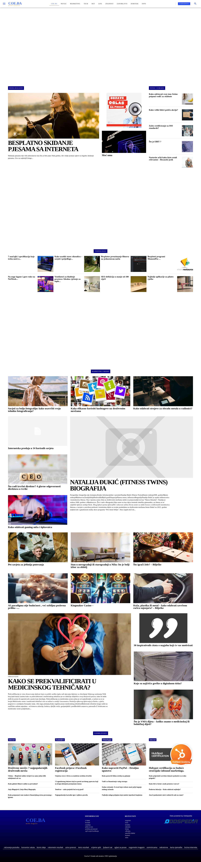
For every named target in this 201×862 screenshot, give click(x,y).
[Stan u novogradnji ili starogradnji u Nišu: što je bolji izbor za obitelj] (100, 547)
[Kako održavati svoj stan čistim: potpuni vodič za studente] (187, 99)
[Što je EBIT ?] (187, 146)
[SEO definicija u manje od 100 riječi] (139, 284)
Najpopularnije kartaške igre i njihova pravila (71, 795)
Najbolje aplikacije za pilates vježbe (161, 278)
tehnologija (100, 251)
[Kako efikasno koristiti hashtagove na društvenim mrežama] (100, 391)
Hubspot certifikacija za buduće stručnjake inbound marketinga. (166, 769)
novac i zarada (157, 88)
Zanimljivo (60, 740)
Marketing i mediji (100, 371)
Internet (12, 740)
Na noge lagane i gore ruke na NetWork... (21, 278)
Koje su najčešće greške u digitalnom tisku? (158, 683)
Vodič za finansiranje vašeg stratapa (114, 781)
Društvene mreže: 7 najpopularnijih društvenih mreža (27, 769)
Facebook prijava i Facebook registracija (71, 769)
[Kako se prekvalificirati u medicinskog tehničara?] (69, 644)
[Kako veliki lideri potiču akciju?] (187, 114)
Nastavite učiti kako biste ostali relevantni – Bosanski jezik (163, 158)
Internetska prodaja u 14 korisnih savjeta (31, 448)
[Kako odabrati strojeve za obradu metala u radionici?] (163, 391)
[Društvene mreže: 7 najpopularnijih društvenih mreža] (30, 754)
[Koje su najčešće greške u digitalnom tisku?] (163, 666)
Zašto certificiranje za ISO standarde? (161, 127)
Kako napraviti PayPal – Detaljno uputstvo (120, 769)
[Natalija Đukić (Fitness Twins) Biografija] (131, 447)
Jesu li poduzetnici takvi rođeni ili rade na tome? (166, 795)
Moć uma (107, 155)
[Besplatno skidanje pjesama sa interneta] (53, 116)
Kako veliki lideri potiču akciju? (163, 110)
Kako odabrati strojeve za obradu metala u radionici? (162, 408)
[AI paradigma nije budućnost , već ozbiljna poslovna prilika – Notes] (38, 588)
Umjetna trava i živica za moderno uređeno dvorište (73, 776)
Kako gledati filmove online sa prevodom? (23, 784)
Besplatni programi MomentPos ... (156, 257)
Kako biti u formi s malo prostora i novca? (164, 784)
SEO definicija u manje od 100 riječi (115, 278)
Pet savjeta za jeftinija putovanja (26, 564)
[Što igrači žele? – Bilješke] (163, 547)
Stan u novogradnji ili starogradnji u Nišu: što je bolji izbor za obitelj (100, 566)
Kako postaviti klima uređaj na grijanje (116, 776)
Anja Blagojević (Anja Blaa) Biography (22, 789)
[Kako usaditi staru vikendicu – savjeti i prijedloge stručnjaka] (92, 264)
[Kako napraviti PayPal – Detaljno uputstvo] (124, 754)
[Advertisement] (100, 45)
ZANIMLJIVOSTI (100, 733)
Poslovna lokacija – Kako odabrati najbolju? (165, 789)
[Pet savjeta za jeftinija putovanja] (38, 547)
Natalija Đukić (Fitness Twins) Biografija (118, 485)
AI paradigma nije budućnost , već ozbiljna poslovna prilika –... (37, 606)
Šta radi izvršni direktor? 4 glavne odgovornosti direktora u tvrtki (34, 487)
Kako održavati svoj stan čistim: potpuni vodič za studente (163, 95)
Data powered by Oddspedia (181, 816)
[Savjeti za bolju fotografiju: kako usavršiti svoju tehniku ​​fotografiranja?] (38, 391)
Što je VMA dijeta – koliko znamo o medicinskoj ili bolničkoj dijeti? (161, 723)
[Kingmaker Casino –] (100, 588)
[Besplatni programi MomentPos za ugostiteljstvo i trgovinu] (185, 264)
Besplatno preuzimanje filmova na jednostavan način (115, 257)
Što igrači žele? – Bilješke (147, 564)
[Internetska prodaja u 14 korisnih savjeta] (37, 431)
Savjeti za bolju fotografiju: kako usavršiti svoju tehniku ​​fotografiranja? (34, 409)
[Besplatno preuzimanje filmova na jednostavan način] (139, 264)
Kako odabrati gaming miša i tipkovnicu (30, 527)
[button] (195, 4)
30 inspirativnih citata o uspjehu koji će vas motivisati (163, 645)
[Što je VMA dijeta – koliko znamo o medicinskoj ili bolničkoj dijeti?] (163, 704)
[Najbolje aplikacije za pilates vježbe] (185, 284)
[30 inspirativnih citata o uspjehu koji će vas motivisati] (163, 628)
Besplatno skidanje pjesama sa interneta (43, 146)
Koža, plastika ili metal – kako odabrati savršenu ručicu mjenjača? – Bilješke (160, 606)
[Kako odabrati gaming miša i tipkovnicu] (37, 510)
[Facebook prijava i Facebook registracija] (77, 754)
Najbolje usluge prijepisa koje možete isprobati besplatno (122, 795)
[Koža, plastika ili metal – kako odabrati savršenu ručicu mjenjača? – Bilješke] (163, 588)
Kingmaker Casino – (82, 605)
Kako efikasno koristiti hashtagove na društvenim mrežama (98, 409)
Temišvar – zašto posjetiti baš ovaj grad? (69, 789)
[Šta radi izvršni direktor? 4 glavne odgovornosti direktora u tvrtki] (37, 469)
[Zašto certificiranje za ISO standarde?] (187, 130)
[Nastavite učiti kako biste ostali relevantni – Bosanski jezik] (187, 162)
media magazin (16, 88)
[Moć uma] (124, 142)
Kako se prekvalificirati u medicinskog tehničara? (52, 684)
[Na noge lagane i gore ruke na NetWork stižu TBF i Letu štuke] (46, 284)
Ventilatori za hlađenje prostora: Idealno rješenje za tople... (67, 279)
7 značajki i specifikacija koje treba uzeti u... (21, 257)
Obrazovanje (13, 676)
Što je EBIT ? (155, 141)
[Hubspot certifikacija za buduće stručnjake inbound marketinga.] (171, 754)
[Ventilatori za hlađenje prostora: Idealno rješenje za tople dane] (92, 284)
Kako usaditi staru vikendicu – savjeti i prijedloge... (68, 257)
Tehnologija (107, 740)
